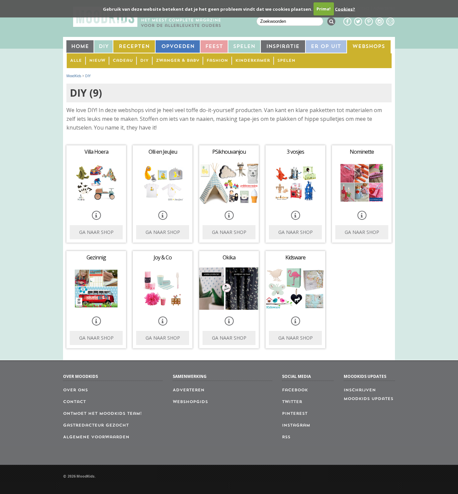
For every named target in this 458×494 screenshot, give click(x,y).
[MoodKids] (147, 25)
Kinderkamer (252, 61)
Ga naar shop (96, 232)
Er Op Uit (326, 46)
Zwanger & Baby (177, 61)
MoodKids (73, 75)
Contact (74, 402)
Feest (214, 46)
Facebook (295, 390)
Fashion (217, 61)
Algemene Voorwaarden (96, 437)
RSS (286, 437)
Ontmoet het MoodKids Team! (102, 414)
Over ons (75, 390)
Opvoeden (177, 46)
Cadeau (123, 61)
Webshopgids (190, 402)
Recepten (134, 46)
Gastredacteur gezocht (96, 426)
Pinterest (294, 414)
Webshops (368, 46)
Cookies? (345, 9)
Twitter (292, 402)
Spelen (244, 46)
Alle (76, 61)
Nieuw (97, 61)
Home (80, 46)
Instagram (296, 426)
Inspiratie (282, 46)
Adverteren (189, 390)
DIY (104, 46)
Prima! (324, 9)
